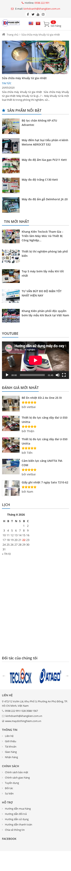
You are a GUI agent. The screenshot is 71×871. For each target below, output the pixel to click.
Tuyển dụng (12, 783)
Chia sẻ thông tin (15, 830)
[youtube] (38, 14)
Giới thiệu (10, 741)
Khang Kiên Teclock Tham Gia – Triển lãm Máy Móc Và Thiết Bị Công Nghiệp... (42, 236)
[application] (35, 360)
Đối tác (9, 788)
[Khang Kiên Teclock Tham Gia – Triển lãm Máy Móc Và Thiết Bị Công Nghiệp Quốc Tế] (12, 237)
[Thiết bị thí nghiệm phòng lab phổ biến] (12, 256)
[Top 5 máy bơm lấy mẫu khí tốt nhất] (12, 276)
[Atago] (50, 675)
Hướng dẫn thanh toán (18, 824)
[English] (31, 24)
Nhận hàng (11, 757)
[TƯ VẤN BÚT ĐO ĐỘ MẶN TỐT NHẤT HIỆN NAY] (12, 296)
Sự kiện (9, 793)
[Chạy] (7, 375)
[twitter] (33, 14)
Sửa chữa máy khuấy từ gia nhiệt (24, 78)
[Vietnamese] (38, 24)
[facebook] (27, 14)
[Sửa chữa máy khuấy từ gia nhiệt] (35, 57)
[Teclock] (21, 675)
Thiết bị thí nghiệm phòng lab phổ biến (45, 254)
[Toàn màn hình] (64, 375)
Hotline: (37, 3)
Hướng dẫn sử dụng (17, 819)
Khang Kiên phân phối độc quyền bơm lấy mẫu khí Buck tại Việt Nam (45, 313)
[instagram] (43, 14)
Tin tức (6, 83)
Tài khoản (10, 746)
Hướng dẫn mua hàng (18, 808)
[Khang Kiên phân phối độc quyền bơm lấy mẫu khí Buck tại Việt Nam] (12, 316)
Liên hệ (9, 736)
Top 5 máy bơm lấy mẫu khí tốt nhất (43, 273)
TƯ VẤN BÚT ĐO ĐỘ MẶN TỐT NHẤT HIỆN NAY (42, 293)
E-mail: (37, 8)
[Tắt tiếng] (58, 375)
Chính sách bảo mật (16, 772)
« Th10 (6, 554)
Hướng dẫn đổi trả (16, 814)
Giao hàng (11, 752)
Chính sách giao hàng (17, 777)
